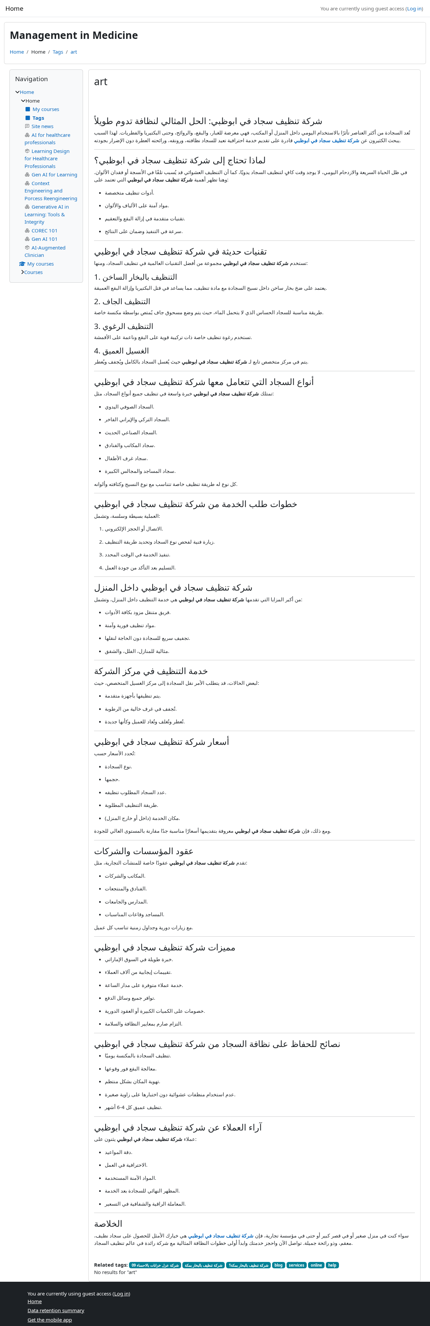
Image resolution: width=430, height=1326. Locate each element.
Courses (33, 272)
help (332, 1265)
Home (17, 51)
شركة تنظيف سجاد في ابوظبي (326, 140)
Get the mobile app (50, 1319)
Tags (58, 51)
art (74, 51)
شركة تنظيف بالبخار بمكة (203, 1265)
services (296, 1265)
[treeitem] (46, 182)
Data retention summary (56, 1310)
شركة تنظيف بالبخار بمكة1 (248, 1265)
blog (278, 1265)
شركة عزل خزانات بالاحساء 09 (155, 1265)
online (316, 1265)
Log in (414, 8)
